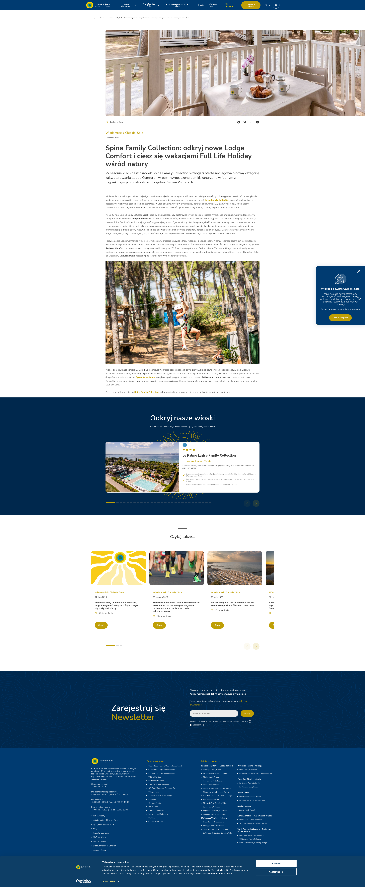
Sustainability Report (156, 781)
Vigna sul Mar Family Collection (215, 810)
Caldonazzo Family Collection (250, 839)
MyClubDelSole (100, 841)
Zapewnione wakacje (156, 810)
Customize (274, 871)
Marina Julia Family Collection (250, 820)
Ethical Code (153, 807)
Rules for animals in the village (160, 795)
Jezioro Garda (243, 792)
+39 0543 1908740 (99, 802)
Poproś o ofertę (251, 5)
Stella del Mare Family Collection (215, 829)
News (102, 18)
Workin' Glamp (99, 850)
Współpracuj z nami (101, 833)
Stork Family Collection (248, 770)
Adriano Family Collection (213, 781)
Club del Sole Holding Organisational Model (165, 766)
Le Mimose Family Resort (248, 787)
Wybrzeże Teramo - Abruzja (250, 766)
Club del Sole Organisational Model (161, 769)
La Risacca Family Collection (250, 783)
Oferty (201, 5)
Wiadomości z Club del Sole (105, 820)
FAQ (95, 828)
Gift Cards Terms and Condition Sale (162, 788)
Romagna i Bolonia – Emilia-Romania (217, 766)
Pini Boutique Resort (211, 799)
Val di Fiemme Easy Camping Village (253, 843)
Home (97, 18)
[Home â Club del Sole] (98, 5)
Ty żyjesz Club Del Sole (103, 824)
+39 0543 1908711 (99, 794)
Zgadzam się (198, 725)
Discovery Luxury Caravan (104, 845)
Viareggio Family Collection (213, 825)
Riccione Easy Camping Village (215, 773)
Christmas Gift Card (155, 821)
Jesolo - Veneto (244, 806)
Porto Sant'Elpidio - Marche (249, 779)
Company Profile (154, 803)
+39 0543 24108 (98, 786)
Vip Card (151, 818)
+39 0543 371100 (99, 809)
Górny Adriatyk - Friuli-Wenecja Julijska (255, 816)
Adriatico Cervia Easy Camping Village (217, 796)
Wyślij (247, 713)
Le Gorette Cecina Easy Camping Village (218, 833)
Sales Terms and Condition (158, 784)
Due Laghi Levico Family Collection (252, 835)
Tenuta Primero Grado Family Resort (253, 823)
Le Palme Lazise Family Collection (252, 800)
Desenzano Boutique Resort (250, 796)
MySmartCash (99, 837)
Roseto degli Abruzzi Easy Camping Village (255, 773)
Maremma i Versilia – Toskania (214, 818)
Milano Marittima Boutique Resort (216, 792)
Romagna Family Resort (212, 770)
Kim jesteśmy (99, 815)
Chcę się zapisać (340, 317)
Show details (108, 881)
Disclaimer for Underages (158, 814)
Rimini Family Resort (211, 777)
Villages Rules (153, 792)
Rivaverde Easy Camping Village (215, 803)
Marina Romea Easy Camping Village (217, 788)
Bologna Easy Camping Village (214, 814)
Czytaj (101, 625)
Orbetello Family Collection (213, 822)
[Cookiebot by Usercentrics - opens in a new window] (83, 881)
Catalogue (152, 799)
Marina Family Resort (211, 784)
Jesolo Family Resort (247, 810)
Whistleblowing (154, 777)
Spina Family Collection (212, 807)
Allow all (276, 863)
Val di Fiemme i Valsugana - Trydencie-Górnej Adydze (254, 830)
